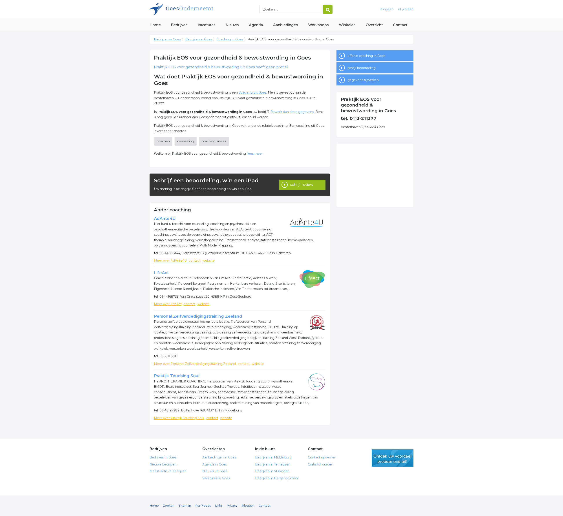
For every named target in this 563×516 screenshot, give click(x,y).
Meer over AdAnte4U (170, 261)
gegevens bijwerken (363, 80)
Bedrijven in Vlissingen (272, 471)
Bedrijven (179, 25)
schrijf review (301, 185)
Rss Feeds (203, 505)
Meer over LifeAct (168, 304)
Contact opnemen (322, 457)
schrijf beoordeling (361, 68)
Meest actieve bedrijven (168, 471)
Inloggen (247, 505)
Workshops (318, 25)
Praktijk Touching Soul (176, 375)
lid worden (405, 9)
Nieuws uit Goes (214, 471)
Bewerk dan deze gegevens (292, 112)
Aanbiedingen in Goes (219, 457)
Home (155, 25)
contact (195, 261)
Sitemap (185, 505)
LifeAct (161, 272)
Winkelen (347, 25)
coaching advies (213, 141)
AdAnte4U (165, 218)
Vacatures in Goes (216, 478)
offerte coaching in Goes (366, 56)
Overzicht (374, 25)
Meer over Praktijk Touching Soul (179, 418)
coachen (163, 141)
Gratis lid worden (320, 464)
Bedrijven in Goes (205, 9)
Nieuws (232, 25)
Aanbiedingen (285, 25)
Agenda (256, 25)
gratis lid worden (392, 458)
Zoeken (168, 505)
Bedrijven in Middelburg (273, 457)
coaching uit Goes (252, 92)
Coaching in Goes (229, 39)
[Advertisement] (375, 175)
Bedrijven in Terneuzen (272, 464)
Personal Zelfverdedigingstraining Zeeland (198, 316)
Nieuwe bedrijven (163, 464)
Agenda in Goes (214, 464)
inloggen (386, 9)
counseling (185, 141)
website (209, 261)
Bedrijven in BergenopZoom (277, 478)
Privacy (232, 505)
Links (219, 505)
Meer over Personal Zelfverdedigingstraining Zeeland (195, 364)
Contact (400, 25)
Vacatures (207, 25)
